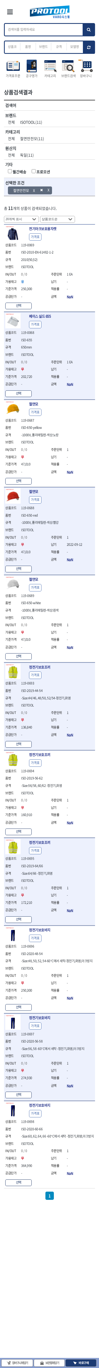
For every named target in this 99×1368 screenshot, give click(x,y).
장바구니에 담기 (20, 1363)
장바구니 (86, 75)
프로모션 (43, 171)
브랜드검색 (68, 75)
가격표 (35, 236)
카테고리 (50, 75)
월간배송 (19, 171)
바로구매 (84, 1363)
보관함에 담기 (52, 1363)
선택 (18, 305)
